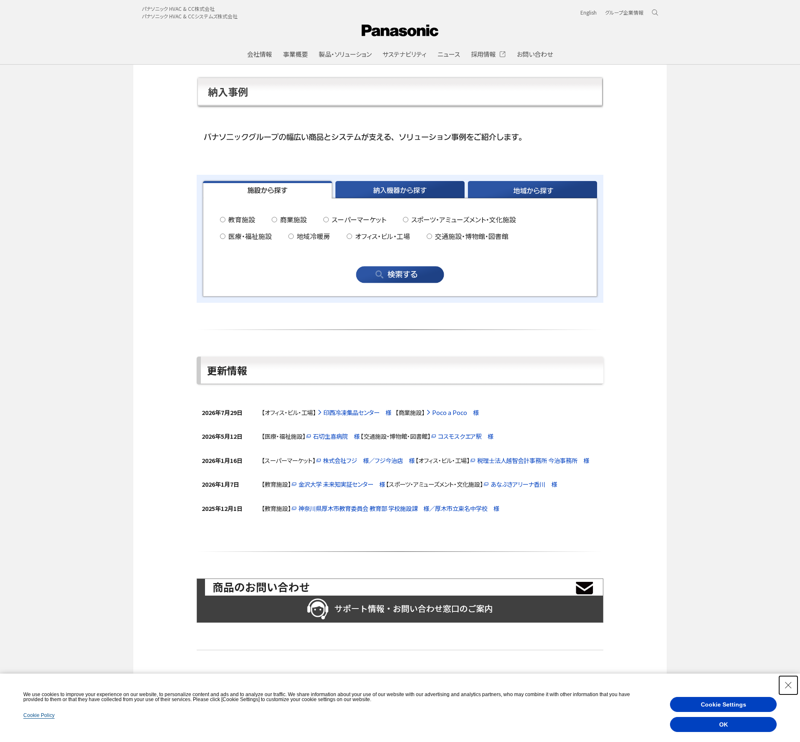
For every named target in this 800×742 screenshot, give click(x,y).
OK (723, 724)
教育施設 (241, 219)
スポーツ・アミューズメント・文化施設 (463, 219)
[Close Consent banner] (788, 685)
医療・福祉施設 (249, 236)
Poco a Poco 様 (455, 412)
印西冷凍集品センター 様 (357, 412)
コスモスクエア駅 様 (465, 436)
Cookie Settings (723, 704)
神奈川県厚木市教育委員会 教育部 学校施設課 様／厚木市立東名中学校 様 (398, 508)
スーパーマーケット (358, 219)
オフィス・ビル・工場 (381, 236)
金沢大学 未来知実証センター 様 (341, 484)
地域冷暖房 (312, 236)
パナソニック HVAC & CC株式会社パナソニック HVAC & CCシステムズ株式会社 (190, 12)
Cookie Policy (39, 715)
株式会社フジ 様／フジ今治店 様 (369, 460)
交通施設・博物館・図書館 (470, 236)
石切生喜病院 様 (336, 436)
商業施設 (292, 219)
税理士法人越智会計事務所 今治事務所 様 (533, 460)
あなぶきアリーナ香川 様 (523, 484)
